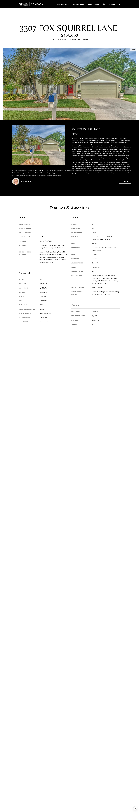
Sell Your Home (78, 4)
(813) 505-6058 (109, 4)
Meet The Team (62, 4)
